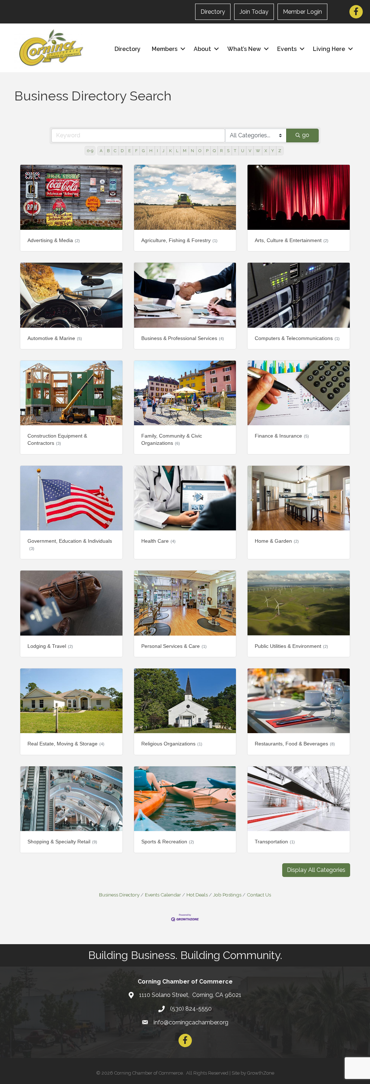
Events (287, 49)
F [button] (136, 150)
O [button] (199, 150)
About (202, 49)
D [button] (122, 150)
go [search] (305, 135)
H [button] (150, 150)
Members (164, 49)
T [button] (235, 150)
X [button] (265, 150)
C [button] (115, 150)
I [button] (157, 150)
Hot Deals (197, 895)
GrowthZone (260, 1073)
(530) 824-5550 (191, 1008)
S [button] (228, 150)
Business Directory (119, 895)
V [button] (250, 150)
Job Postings (227, 895)
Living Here (329, 49)
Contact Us (259, 895)
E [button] (129, 150)
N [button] (192, 150)
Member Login (302, 11)
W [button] (258, 150)
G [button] (143, 150)
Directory (213, 11)
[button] (316, 870)
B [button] (108, 150)
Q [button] (214, 150)
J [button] (163, 150)
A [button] (101, 150)
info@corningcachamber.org (191, 1022)
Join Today (254, 11)
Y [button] (272, 150)
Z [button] (279, 150)
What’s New (244, 49)
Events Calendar (163, 895)
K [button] (170, 150)
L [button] (177, 150)
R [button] (221, 150)
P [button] (207, 150)
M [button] (184, 150)
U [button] (242, 150)
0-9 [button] (90, 150)
